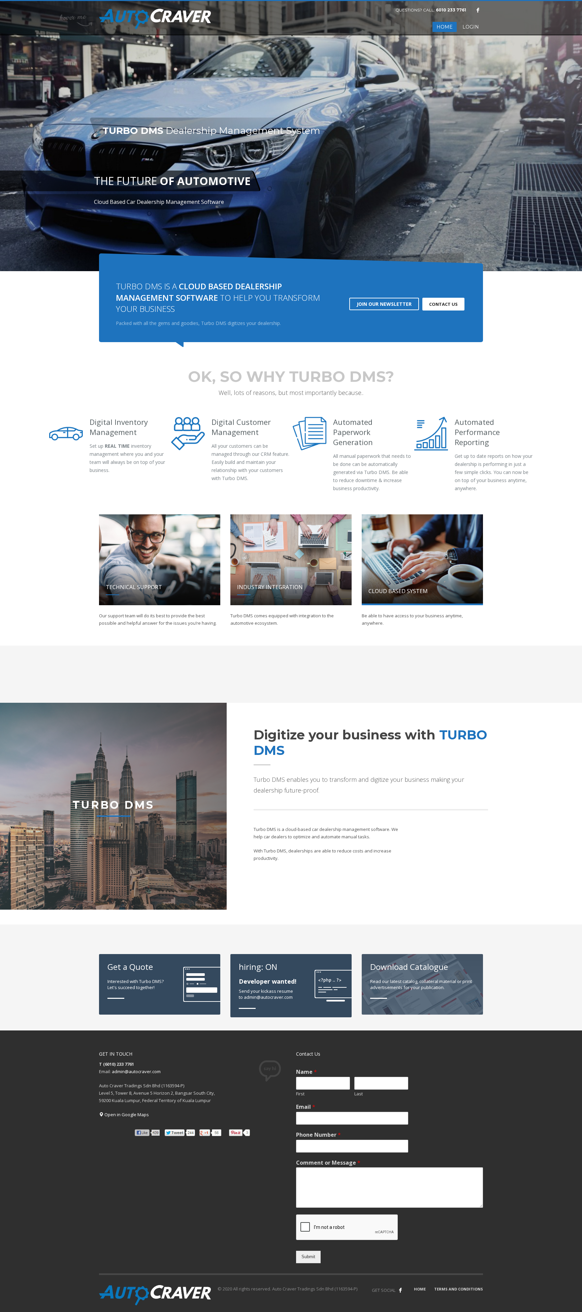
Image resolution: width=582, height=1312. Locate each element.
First (300, 1094)
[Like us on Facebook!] (400, 1290)
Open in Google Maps (126, 1114)
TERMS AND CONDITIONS (458, 1288)
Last (358, 1094)
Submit (308, 1256)
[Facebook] (478, 10)
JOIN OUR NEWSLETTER (384, 304)
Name (306, 1072)
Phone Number (318, 1134)
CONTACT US (443, 304)
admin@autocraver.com (136, 1071)
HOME (420, 1288)
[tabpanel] (291, 136)
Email (305, 1106)
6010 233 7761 (451, 9)
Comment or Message (328, 1162)
